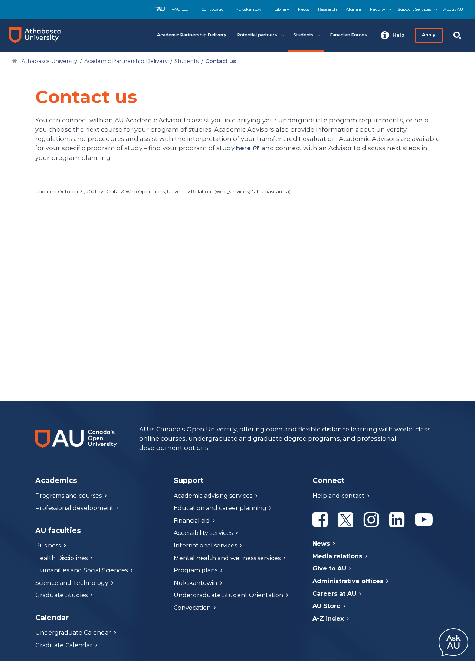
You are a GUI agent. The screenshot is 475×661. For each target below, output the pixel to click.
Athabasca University (49, 61)
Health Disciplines (61, 558)
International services (205, 545)
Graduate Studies (61, 595)
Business (48, 545)
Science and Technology (71, 582)
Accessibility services (203, 532)
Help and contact (338, 495)
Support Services (414, 9)
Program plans (195, 570)
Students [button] (303, 34)
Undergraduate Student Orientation (228, 595)
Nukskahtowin (250, 9)
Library (282, 9)
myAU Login (180, 9)
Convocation (214, 9)
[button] (392, 35)
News (303, 9)
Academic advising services (213, 495)
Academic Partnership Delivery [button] (191, 34)
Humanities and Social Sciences (81, 570)
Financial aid (192, 520)
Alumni (353, 9)
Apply (429, 34)
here (243, 148)
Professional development (74, 508)
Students (186, 61)
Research (327, 9)
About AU (453, 9)
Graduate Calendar (63, 645)
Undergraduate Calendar (73, 632)
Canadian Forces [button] (348, 34)
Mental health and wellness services (227, 558)
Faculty (377, 9)
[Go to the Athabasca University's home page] (38, 35)
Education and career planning (220, 508)
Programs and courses (68, 495)
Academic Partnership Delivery (126, 61)
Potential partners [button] (257, 34)
